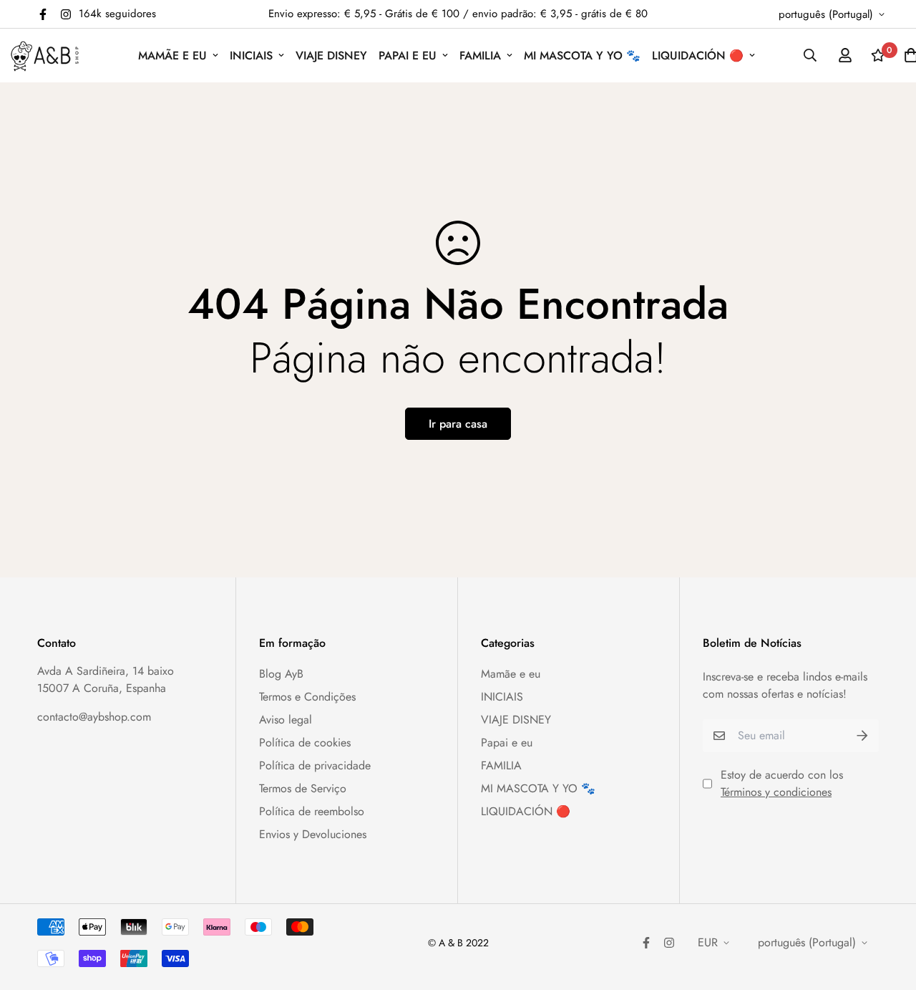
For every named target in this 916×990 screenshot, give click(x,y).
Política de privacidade (315, 765)
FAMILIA (480, 55)
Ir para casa (458, 423)
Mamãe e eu (172, 55)
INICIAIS (251, 55)
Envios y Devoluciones (312, 834)
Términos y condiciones (776, 792)
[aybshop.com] (44, 55)
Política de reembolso (311, 811)
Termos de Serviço (302, 788)
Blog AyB (281, 673)
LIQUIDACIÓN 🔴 (698, 55)
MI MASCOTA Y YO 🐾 (582, 55)
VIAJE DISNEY (331, 55)
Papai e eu (408, 55)
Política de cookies (305, 742)
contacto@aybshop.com (94, 716)
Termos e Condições (307, 696)
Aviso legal (285, 719)
